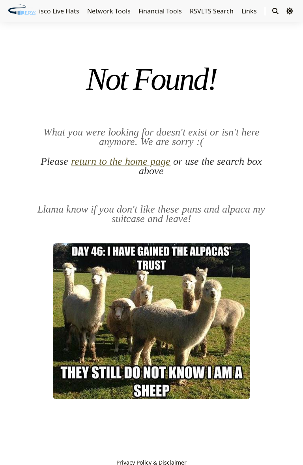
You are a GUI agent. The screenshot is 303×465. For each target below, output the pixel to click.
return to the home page (120, 161)
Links (249, 11)
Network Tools (109, 11)
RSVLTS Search (212, 11)
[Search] (275, 11)
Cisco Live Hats (58, 11)
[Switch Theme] (290, 11)
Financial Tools (160, 11)
